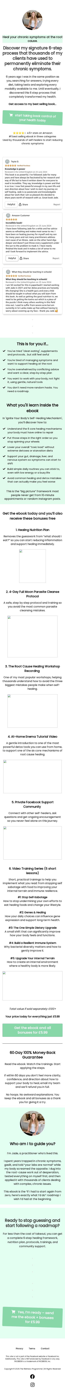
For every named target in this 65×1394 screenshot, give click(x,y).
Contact (45, 1348)
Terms (32, 1348)
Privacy (19, 1348)
